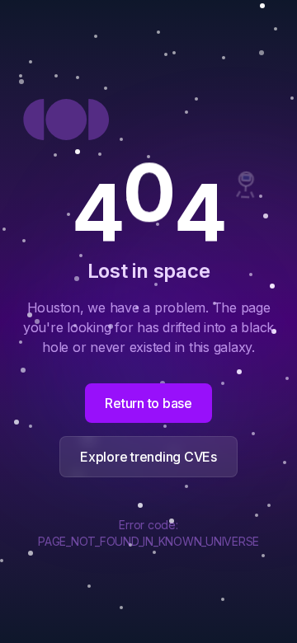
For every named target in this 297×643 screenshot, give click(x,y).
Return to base (148, 403)
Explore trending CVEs (148, 456)
